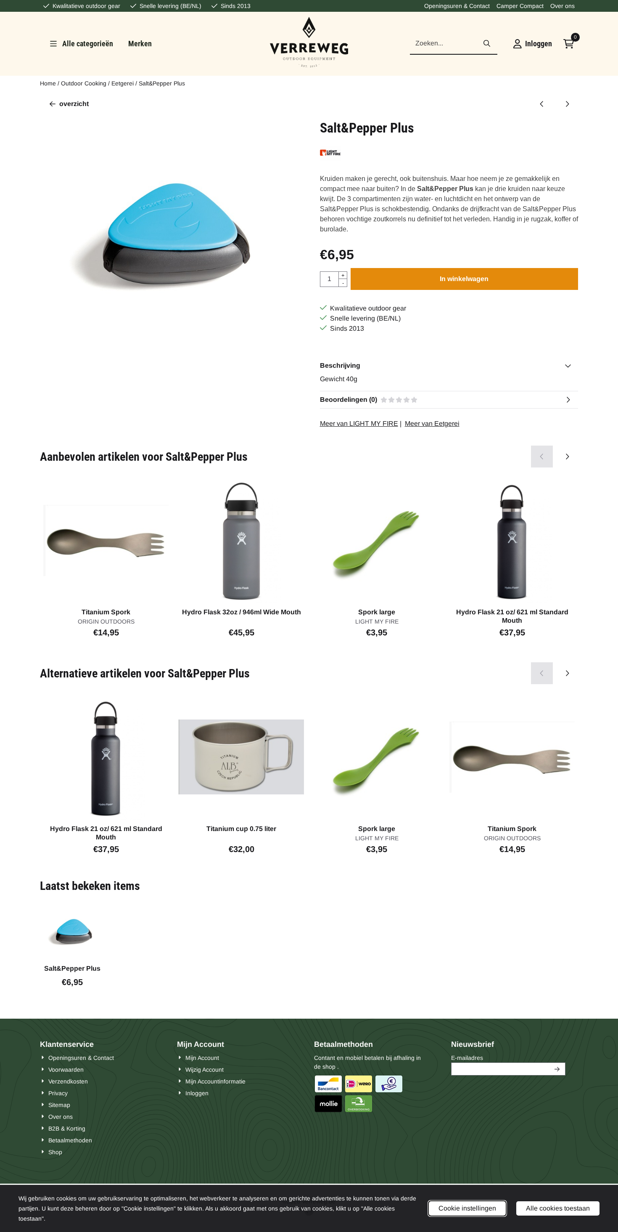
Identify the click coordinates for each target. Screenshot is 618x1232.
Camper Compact (520, 6)
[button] (532, 44)
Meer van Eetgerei (432, 423)
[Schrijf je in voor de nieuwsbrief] (557, 1068)
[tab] (449, 365)
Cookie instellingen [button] (467, 1208)
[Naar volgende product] (567, 104)
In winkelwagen (464, 278)
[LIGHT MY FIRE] (330, 158)
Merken (140, 43)
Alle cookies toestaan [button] (558, 1208)
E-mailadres (508, 1057)
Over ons (562, 6)
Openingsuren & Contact (457, 6)
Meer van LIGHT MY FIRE (359, 423)
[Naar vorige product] (542, 104)
